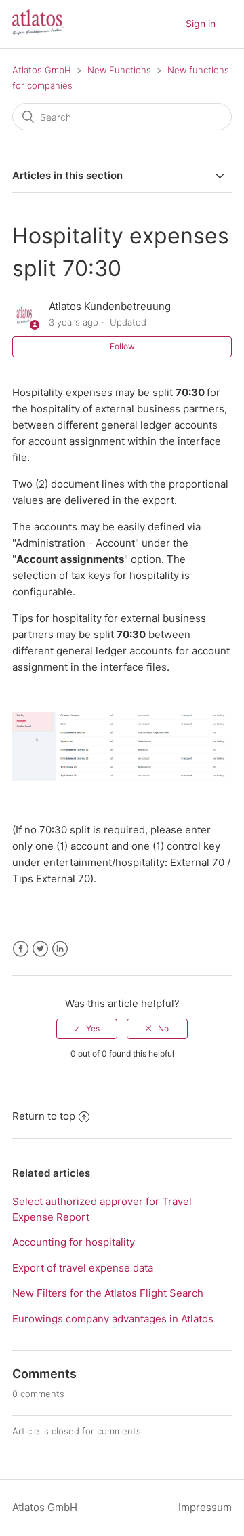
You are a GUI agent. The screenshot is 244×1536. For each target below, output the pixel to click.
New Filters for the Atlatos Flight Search (107, 1292)
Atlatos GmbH (41, 69)
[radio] (86, 1029)
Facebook (20, 949)
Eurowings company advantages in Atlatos (113, 1318)
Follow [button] (122, 346)
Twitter (40, 949)
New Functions (119, 69)
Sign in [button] (201, 23)
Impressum (205, 1507)
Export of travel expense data (82, 1267)
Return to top (43, 1115)
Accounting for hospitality (73, 1242)
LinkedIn (60, 949)
